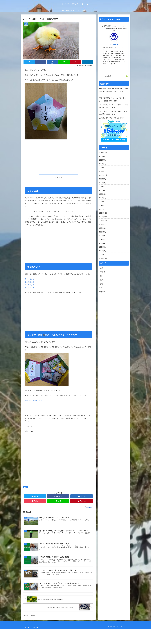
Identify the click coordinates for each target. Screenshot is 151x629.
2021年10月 (103, 220)
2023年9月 (103, 156)
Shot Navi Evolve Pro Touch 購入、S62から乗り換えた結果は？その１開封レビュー (113, 91)
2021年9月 (103, 224)
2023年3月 (103, 167)
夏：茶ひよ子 (29, 282)
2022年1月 (103, 209)
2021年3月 (103, 247)
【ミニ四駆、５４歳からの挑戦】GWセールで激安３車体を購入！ (114, 112)
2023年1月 (103, 171)
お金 (101, 268)
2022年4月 (103, 197)
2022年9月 (103, 179)
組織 (101, 280)
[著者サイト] (114, 68)
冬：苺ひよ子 (29, 287)
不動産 (102, 272)
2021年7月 (103, 232)
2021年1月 (103, 254)
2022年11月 (103, 175)
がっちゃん (114, 44)
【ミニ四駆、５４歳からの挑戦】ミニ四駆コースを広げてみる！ (113, 105)
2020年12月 (103, 258)
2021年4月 (103, 243)
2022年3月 (103, 201)
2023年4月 (103, 163)
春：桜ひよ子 (29, 279)
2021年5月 (103, 239)
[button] (126, 76)
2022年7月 (103, 186)
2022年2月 (103, 205)
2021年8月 (103, 228)
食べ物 (102, 291)
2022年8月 (103, 182)
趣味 (26, 487)
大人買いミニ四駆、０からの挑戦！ (111, 118)
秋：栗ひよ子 (29, 284)
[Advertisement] (58, 157)
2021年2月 (103, 250)
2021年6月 (103, 235)
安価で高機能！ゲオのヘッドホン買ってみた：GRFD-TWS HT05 (113, 99)
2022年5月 (103, 194)
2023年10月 (103, 152)
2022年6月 (103, 190)
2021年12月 (103, 213)
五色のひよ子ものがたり (33, 400)
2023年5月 (103, 160)
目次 (56, 177)
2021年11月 (103, 216)
